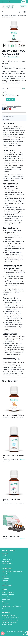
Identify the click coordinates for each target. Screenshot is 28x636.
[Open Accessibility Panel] (3, 633)
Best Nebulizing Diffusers (8, 615)
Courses (4, 583)
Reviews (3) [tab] (6, 119)
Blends (5, 107)
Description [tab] (6, 113)
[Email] (7, 109)
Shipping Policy (6, 599)
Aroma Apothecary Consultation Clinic (12, 571)
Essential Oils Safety (7, 624)
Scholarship (5, 580)
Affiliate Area (5, 578)
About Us (4, 555)
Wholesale (4, 576)
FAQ (3, 608)
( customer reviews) (13, 57)
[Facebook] (3, 109)
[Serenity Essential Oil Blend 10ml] (14, 31)
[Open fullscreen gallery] (25, 42)
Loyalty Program (6, 573)
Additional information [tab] (8, 116)
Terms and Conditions (8, 594)
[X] (5, 109)
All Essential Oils (10, 106)
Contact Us (5, 553)
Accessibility (5, 603)
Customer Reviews (7, 585)
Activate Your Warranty (8, 592)
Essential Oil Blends (17, 106)
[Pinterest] (10, 109)
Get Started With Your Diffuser (10, 620)
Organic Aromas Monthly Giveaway (11, 606)
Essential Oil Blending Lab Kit (11, 536)
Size (3, 88)
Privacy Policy (5, 597)
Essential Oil (9, 107)
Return (3, 601)
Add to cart (10, 99)
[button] (5, 45)
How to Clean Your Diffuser (9, 622)
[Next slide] (24, 45)
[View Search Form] (3, 12)
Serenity (14, 107)
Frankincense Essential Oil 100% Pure (13, 415)
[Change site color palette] (23, 1)
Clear (23, 88)
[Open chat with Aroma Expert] (25, 633)
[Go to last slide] (4, 45)
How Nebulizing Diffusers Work (10, 617)
